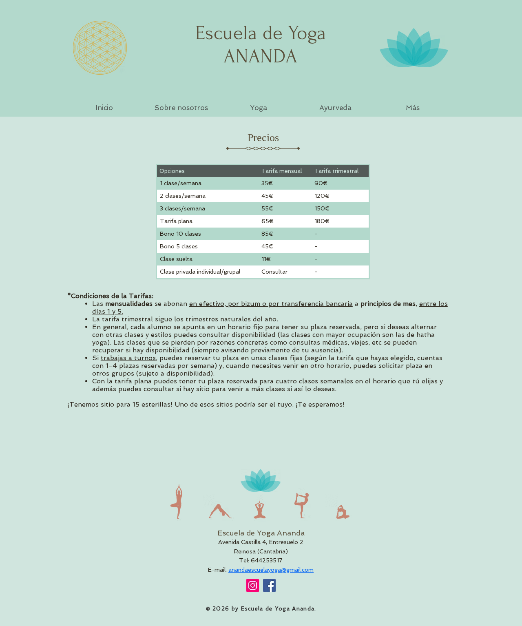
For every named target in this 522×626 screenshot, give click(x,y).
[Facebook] (269, 585)
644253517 (267, 560)
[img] (178, 502)
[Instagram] (252, 585)
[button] (181, 107)
